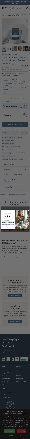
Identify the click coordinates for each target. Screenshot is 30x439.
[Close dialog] (28, 210)
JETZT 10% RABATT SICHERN (7, 222)
